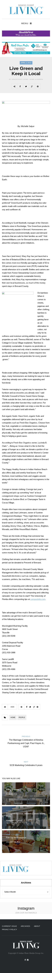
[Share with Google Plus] (32, 86)
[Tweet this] (26, 86)
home (13, 717)
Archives (25, 926)
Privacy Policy (9, 929)
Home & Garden (36, 79)
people (22, 717)
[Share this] (20, 86)
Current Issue (9, 926)
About (37, 926)
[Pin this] (38, 86)
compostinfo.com (37, 599)
